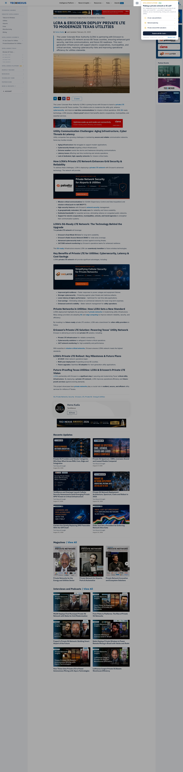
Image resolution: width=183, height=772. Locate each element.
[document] (91, 386)
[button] (180, 4)
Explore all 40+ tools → (159, 33)
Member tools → (172, 37)
